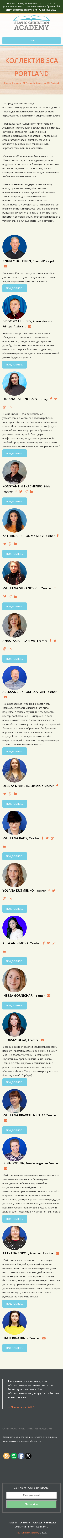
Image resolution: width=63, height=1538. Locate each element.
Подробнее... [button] (14, 288)
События (20, 1526)
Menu (31, 40)
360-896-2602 (49, 9)
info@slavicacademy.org (23, 9)
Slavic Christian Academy (27, 1532)
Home (7, 83)
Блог (31, 1526)
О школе (25, 1522)
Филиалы (16, 83)
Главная (12, 1522)
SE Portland (28, 83)
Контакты (42, 1526)
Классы (37, 1522)
